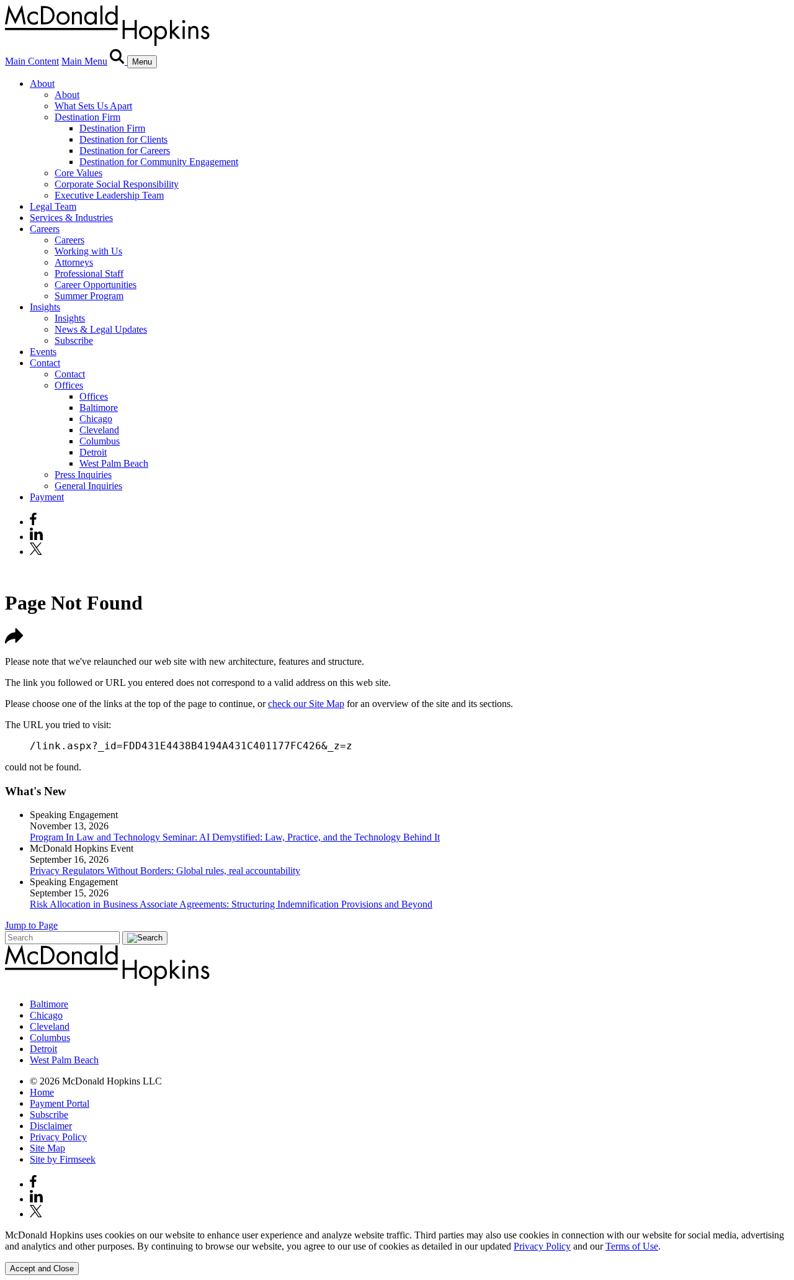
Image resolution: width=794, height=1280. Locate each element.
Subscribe (74, 340)
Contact (45, 363)
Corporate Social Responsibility (117, 184)
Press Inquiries (83, 474)
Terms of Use (631, 1246)
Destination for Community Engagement (158, 161)
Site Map (47, 1148)
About (42, 83)
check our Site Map (306, 703)
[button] (14, 640)
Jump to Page (31, 925)
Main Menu (84, 61)
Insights (45, 307)
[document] (397, 1241)
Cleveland (99, 430)
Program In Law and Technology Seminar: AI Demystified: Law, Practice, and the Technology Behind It (235, 837)
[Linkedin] (36, 536)
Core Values (78, 173)
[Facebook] (33, 521)
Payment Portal (59, 1103)
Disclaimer (51, 1125)
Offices (69, 385)
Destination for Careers (124, 150)
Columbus (99, 441)
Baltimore (98, 407)
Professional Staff (89, 273)
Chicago (95, 418)
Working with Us (88, 251)
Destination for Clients (123, 139)
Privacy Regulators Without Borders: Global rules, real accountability (165, 870)
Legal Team (53, 206)
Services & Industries (71, 217)
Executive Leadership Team (109, 195)
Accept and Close (42, 1268)
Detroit (93, 452)
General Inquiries (88, 485)
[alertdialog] (397, 1252)
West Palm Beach (113, 463)
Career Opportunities (95, 284)
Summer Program (89, 296)
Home (42, 1092)
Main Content (32, 61)
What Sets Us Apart (93, 106)
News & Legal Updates (101, 329)
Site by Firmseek (63, 1159)
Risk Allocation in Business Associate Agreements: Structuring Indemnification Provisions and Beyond (231, 904)
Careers (45, 228)
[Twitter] (37, 551)
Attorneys (74, 262)
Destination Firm (87, 117)
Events (43, 351)
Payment (47, 497)
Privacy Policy (58, 1137)
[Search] (118, 61)
